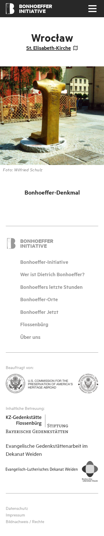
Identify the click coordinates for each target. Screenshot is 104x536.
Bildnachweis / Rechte (25, 521)
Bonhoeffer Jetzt (39, 311)
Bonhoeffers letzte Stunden (51, 286)
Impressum (15, 514)
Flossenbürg (34, 324)
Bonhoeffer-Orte (39, 299)
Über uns (30, 336)
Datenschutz (17, 508)
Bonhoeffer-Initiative (44, 261)
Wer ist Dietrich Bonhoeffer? (52, 274)
